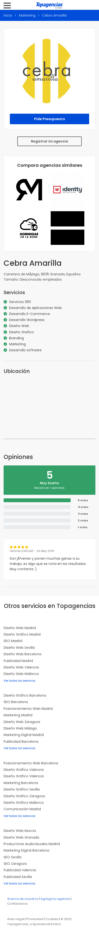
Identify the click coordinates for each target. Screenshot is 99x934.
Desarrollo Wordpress (26, 319)
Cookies (51, 919)
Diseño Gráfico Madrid (22, 634)
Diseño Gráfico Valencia (24, 769)
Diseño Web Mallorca (21, 673)
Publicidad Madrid (18, 660)
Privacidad (34, 919)
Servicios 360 (20, 301)
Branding (16, 338)
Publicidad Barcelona (21, 741)
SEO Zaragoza (15, 863)
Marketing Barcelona (21, 782)
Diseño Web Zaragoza (22, 721)
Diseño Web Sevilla (19, 647)
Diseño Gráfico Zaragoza (24, 796)
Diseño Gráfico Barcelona (25, 695)
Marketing (27, 15)
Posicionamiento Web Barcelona (31, 763)
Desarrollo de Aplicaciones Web (35, 307)
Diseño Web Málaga (20, 728)
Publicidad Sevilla (18, 876)
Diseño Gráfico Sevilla (22, 789)
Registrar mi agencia (49, 141)
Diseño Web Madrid (20, 627)
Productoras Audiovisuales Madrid (32, 843)
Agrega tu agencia (55, 899)
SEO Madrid (13, 640)
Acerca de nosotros (22, 899)
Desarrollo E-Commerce (29, 313)
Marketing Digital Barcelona (26, 850)
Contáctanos (17, 903)
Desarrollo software (25, 350)
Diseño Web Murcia (20, 830)
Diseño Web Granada (21, 837)
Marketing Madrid (18, 715)
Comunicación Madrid (22, 809)
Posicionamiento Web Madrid (28, 708)
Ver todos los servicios (19, 681)
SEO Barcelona (16, 701)
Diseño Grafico (21, 332)
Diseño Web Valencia (21, 667)
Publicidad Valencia (20, 870)
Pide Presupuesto (49, 119)
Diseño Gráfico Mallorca (23, 802)
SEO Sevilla (12, 857)
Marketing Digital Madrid (24, 734)
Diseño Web (19, 325)
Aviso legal (15, 919)
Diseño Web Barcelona (22, 654)
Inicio (8, 15)
